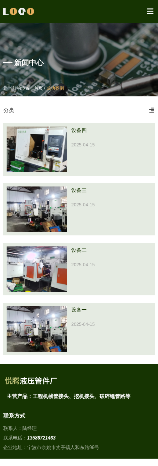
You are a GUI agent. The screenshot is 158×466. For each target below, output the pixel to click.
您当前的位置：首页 (23, 88)
